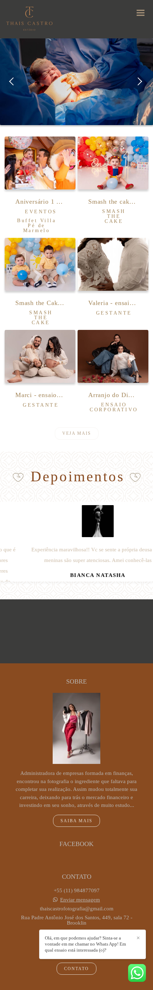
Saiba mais (76, 820)
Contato (76, 968)
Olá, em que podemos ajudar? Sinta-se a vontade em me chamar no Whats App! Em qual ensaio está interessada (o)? (85, 944)
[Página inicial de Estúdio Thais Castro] (29, 19)
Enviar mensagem (80, 900)
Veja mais (76, 433)
